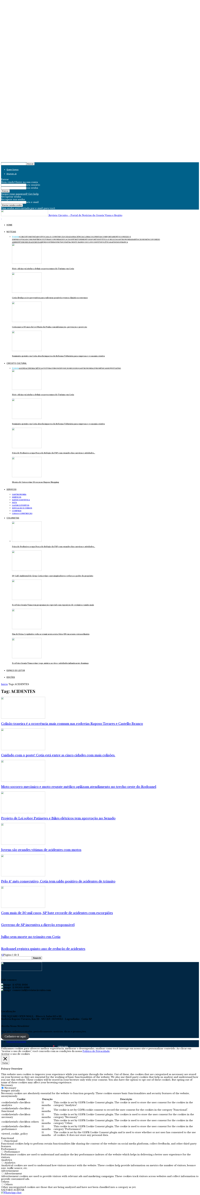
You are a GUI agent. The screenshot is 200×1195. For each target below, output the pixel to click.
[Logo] (1, 218)
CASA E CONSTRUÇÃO (55, 237)
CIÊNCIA (79, 237)
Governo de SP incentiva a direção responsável (38, 925)
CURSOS (55, 368)
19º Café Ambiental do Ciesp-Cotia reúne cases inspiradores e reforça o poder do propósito (52, 576)
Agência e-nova (63, 1046)
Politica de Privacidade (96, 1051)
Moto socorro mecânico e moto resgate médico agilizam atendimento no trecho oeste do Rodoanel (78, 787)
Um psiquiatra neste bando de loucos (76, 242)
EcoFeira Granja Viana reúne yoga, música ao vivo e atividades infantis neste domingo (50, 663)
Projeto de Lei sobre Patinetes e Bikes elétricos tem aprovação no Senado (58, 818)
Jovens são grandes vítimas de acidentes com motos (41, 850)
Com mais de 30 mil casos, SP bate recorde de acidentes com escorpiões (57, 913)
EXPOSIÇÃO (64, 368)
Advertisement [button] (10, 1170)
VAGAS (24, 239)
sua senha (32, 187)
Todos (15, 237)
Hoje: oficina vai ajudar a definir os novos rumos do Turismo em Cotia (43, 269)
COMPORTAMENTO (111, 237)
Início (4, 684)
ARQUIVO (40, 237)
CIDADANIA (70, 237)
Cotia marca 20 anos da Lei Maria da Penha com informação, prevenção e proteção (49, 327)
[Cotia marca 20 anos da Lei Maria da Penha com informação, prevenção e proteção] (27, 321)
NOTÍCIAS (11, 232)
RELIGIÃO (74, 368)
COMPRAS (16, 511)
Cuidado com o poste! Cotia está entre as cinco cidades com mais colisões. (58, 755)
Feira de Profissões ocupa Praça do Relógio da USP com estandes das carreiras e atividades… (53, 453)
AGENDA (23, 368)
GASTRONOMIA (124, 239)
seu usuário (33, 184)
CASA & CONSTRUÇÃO (22, 513)
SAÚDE (113, 242)
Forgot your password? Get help (20, 194)
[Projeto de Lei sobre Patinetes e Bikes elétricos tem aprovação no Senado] (23, 812)
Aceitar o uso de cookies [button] (15, 1054)
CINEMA (30, 368)
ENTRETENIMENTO (80, 239)
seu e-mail (32, 202)
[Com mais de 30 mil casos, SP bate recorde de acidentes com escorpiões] (23, 907)
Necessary (10, 1088)
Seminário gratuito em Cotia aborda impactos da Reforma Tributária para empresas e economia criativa (58, 356)
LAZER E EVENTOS (20, 505)
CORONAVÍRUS (34, 239)
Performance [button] (8, 1149)
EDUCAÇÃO (65, 239)
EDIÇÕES (11, 677)
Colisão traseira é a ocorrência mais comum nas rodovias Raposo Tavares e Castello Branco (72, 724)
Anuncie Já (11, 174)
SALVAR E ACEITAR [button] (12, 1189)
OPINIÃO (52, 242)
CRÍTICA (38, 368)
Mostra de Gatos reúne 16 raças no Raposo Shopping (35, 482)
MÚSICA (102, 368)
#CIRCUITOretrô (27, 237)
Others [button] (5, 1181)
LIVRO (96, 368)
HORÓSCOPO (148, 239)
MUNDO (44, 242)
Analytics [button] (6, 1160)
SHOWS (109, 368)
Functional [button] (7, 1138)
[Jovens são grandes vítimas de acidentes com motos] (23, 844)
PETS (98, 242)
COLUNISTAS (96, 237)
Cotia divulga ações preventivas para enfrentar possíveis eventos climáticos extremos (50, 298)
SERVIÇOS (11, 489)
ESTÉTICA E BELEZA (107, 239)
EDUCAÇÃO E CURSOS (22, 508)
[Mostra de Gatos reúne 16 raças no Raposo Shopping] (27, 476)
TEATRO (117, 368)
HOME (9, 225)
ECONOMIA (55, 239)
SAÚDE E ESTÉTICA (21, 500)
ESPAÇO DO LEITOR (16, 670)
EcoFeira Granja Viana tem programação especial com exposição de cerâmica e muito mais (53, 605)
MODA (38, 242)
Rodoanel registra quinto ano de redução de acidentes (43, 949)
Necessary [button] (7, 1085)
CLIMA (86, 237)
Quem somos (13, 169)
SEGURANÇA (122, 242)
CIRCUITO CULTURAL (17, 363)
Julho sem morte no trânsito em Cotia (30, 937)
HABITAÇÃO (136, 239)
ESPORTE (93, 239)
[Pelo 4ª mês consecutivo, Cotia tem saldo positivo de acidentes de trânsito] (23, 875)
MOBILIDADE (28, 242)
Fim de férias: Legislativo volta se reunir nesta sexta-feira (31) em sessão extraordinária (50, 634)
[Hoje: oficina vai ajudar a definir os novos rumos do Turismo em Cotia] (27, 263)
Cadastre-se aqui (15, 1036)
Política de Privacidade (16, 1042)
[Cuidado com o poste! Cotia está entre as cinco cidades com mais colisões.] (23, 749)
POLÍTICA (105, 242)
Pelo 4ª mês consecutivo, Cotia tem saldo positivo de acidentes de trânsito (58, 881)
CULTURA (45, 239)
